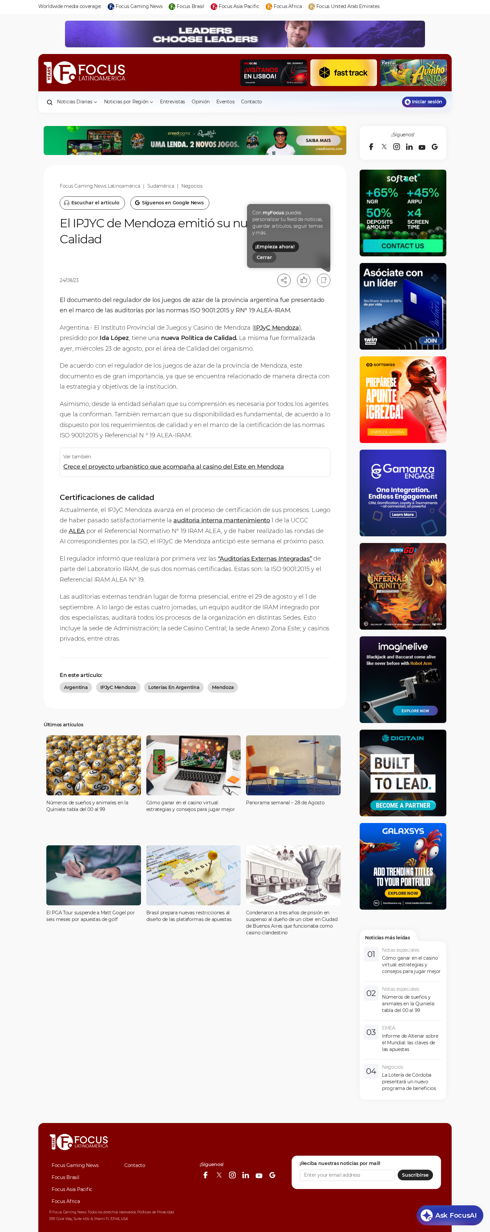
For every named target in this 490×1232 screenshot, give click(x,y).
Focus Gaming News (75, 1165)
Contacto (251, 102)
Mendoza (223, 687)
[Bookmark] (323, 280)
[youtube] (422, 147)
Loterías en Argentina (173, 687)
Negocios (192, 186)
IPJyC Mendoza (276, 327)
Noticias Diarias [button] (74, 102)
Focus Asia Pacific (72, 1189)
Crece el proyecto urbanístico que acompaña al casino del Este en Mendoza (173, 466)
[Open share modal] (284, 280)
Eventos (225, 102)
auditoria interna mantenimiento (221, 520)
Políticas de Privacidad (155, 1212)
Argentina (76, 687)
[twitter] (384, 147)
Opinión (201, 102)
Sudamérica (160, 186)
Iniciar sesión (427, 102)
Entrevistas (172, 102)
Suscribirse (415, 1175)
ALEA (77, 531)
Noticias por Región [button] (126, 102)
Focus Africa (66, 1201)
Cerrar (264, 257)
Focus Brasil (65, 1177)
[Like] (303, 280)
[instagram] (397, 147)
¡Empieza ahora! (275, 247)
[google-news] (435, 147)
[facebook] (371, 147)
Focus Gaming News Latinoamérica (100, 186)
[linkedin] (409, 147)
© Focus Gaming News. (68, 1212)
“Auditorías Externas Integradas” (265, 558)
